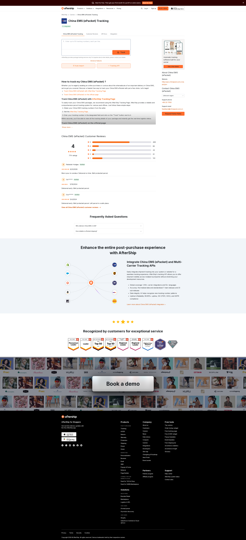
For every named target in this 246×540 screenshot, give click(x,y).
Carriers (72, 14)
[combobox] (173, 95)
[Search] (142, 8)
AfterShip (64, 14)
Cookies (87, 533)
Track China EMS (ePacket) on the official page (81, 95)
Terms (71, 533)
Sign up (153, 8)
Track (122, 52)
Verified (82, 164)
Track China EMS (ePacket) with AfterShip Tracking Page (85, 91)
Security (78, 533)
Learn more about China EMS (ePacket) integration (146, 304)
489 (154, 142)
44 (154, 150)
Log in (146, 8)
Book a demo (163, 8)
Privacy (64, 533)
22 (154, 154)
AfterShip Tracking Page (103, 99)
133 (154, 158)
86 (154, 146)
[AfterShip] (68, 8)
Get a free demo (173, 66)
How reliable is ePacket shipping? (86, 231)
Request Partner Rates (173, 114)
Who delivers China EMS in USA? (86, 226)
